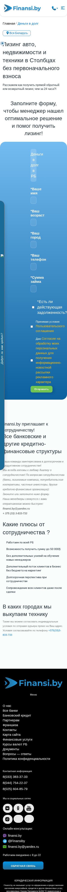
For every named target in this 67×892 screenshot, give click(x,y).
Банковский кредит (14, 706)
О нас (6, 698)
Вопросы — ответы (14, 738)
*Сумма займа (33, 279)
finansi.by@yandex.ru (20, 825)
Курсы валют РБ (13, 730)
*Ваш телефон (33, 257)
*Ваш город (33, 234)
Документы (9, 734)
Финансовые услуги (15, 726)
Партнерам (9, 710)
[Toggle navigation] (62, 7)
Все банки (9, 702)
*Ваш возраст (33, 212)
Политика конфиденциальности (22, 742)
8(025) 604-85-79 (13, 770)
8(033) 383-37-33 (13, 759)
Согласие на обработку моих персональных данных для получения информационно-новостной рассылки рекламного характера (46, 355)
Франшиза (9, 714)
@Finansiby (15, 819)
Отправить (40, 382)
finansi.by (13, 814)
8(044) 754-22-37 (13, 764)
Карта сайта (10, 722)
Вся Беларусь (18, 32)
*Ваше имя (33, 190)
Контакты (8, 718)
